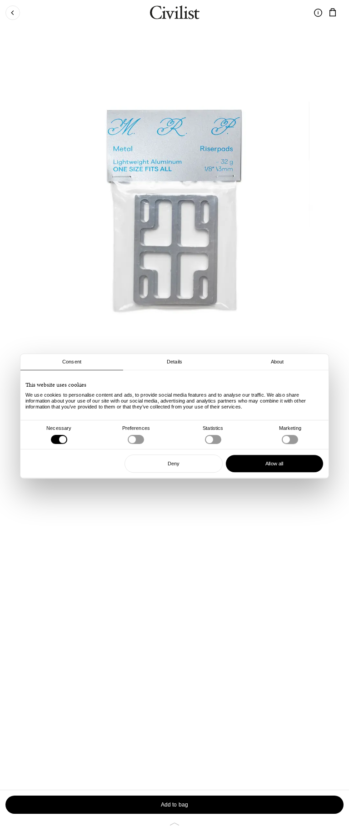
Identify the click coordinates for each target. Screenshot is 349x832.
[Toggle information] (318, 12)
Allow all (274, 463)
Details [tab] (174, 361)
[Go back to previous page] (12, 12)
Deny (173, 463)
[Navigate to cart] (332, 12)
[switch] (136, 439)
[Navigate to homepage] (174, 13)
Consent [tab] (71, 361)
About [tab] (277, 361)
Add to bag (174, 805)
